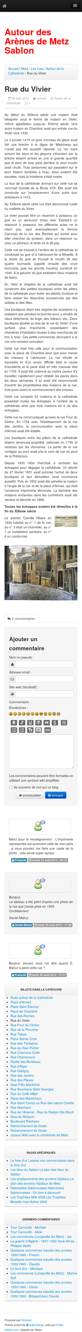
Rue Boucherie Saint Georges (32, 1089)
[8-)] (41, 714)
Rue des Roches (22, 1015)
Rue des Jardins (22, 1075)
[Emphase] (22, 723)
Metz (24, 68)
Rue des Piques (21, 1080)
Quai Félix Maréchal (24, 1084)
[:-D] (28, 714)
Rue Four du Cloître (24, 1025)
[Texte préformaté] (30, 730)
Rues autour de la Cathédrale (31, 997)
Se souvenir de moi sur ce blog (36, 787)
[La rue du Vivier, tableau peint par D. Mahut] (41, 572)
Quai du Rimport (22, 1116)
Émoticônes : (18, 707)
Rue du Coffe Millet (24, 1093)
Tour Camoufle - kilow (26, 1232)
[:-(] (32, 714)
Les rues (37, 68)
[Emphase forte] (14, 723)
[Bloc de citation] (38, 730)
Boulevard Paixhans (24, 1121)
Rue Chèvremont (22, 1057)
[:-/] (19, 714)
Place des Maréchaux (26, 1098)
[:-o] (45, 714)
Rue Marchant (20, 1107)
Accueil (13, 68)
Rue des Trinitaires (24, 1043)
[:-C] (36, 714)
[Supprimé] (38, 723)
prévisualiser (31, 795)
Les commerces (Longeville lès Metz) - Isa (41, 1236)
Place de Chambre (23, 1011)
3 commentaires (23, 618)
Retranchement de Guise (28, 1125)
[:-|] (24, 714)
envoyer (57, 795)
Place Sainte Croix (23, 1038)
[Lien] (47, 730)
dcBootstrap (36, 1325)
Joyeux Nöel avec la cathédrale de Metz (39, 1135)
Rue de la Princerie (24, 1029)
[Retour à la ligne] (64, 723)
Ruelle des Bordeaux (25, 1061)
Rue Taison (18, 1034)
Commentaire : (20, 702)
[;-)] (15, 714)
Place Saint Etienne (24, 1006)
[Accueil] (4, 6)
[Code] (55, 723)
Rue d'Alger (18, 1066)
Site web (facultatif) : (23, 687)
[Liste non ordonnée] (14, 730)
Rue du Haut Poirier (24, 1048)
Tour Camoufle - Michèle (28, 1227)
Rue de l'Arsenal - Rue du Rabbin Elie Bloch (42, 1112)
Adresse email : (20, 672)
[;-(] (49, 714)
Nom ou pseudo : (21, 657)
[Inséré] (30, 723)
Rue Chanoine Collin (25, 1052)
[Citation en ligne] (46, 723)
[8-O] (54, 714)
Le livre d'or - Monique (26, 1268)
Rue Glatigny (19, 1070)
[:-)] (11, 714)
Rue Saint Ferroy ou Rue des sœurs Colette (42, 1103)
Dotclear (26, 1320)
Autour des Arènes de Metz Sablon (37, 40)
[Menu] (75, 5)
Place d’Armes (20, 1002)
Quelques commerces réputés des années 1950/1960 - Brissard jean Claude (41, 1293)
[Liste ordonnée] (22, 730)
